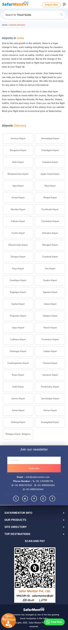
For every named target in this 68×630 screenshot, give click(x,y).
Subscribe (34, 468)
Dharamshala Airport (18, 245)
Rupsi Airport (18, 375)
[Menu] (64, 4)
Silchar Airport (50, 410)
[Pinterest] (34, 498)
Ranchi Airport (50, 327)
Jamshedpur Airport (50, 398)
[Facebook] (52, 498)
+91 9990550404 (45, 485)
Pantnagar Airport (18, 351)
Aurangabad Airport (50, 422)
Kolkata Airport (18, 221)
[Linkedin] (25, 498)
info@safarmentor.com (38, 477)
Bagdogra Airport (18, 292)
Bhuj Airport (50, 186)
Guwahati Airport (50, 256)
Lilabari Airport (50, 351)
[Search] (61, 14)
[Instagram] (43, 498)
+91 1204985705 (44, 481)
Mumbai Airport (18, 209)
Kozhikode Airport (50, 209)
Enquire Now (51, 4)
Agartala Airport (50, 292)
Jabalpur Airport (50, 316)
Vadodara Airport (50, 162)
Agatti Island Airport (50, 174)
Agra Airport (18, 186)
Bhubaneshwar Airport (18, 174)
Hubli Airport (18, 387)
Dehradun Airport (50, 233)
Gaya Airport (18, 268)
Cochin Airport (18, 233)
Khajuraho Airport (18, 316)
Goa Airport (50, 268)
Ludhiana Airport (18, 339)
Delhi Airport (18, 162)
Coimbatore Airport (50, 221)
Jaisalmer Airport (50, 375)
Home (4, 25)
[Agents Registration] (8, 620)
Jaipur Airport (18, 327)
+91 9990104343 (34, 489)
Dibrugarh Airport (50, 245)
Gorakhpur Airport (18, 280)
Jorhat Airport (18, 410)
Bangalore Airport (18, 150)
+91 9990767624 (23, 485)
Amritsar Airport (18, 138)
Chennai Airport (50, 363)
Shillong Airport (18, 422)
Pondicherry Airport (50, 387)
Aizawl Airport (18, 197)
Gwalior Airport (50, 280)
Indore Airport (50, 304)
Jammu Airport (18, 398)
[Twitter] (16, 498)
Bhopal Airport (50, 197)
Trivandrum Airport (50, 339)
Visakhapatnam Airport (18, 363)
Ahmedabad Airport (50, 138)
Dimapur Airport (18, 256)
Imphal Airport (18, 304)
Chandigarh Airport (50, 150)
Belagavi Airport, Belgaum (18, 434)
